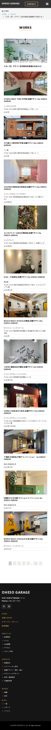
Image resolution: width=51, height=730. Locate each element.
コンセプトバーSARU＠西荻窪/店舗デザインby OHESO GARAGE (22, 234)
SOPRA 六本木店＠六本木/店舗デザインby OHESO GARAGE (24, 412)
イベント (7, 711)
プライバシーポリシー (10, 622)
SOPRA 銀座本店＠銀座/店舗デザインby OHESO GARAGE (23, 368)
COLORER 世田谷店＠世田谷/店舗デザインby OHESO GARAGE (25, 188)
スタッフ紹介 (8, 651)
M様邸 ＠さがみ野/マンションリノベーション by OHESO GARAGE (23, 499)
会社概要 (7, 644)
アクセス (7, 648)
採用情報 (5, 626)
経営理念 (7, 637)
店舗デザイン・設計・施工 (13, 670)
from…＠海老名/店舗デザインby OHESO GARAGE (24, 277)
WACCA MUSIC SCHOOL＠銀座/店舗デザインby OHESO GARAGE (23, 322)
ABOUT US (6, 633)
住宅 (5, 696)
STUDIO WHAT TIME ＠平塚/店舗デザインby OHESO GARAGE (25, 100)
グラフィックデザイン (11, 673)
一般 (5, 704)
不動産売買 (8, 681)
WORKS (5, 689)
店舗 (5, 692)
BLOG (4, 700)
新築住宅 (7, 663)
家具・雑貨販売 (9, 677)
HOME (4, 14)
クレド (6, 640)
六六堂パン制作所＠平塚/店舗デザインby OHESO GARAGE (23, 144)
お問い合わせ (7, 618)
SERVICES (6, 659)
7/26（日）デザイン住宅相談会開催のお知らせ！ (23, 66)
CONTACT (31, 4)
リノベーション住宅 (11, 666)
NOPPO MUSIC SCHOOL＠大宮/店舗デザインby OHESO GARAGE (23, 540)
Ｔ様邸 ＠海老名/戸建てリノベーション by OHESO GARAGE (24, 458)
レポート (7, 707)
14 (36, 563)
